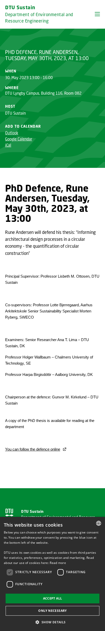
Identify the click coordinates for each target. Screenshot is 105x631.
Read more (58, 563)
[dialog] (52, 574)
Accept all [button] (52, 598)
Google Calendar (18, 139)
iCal (8, 145)
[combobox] (98, 523)
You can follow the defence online (32, 449)
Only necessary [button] (52, 610)
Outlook (11, 132)
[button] (97, 14)
